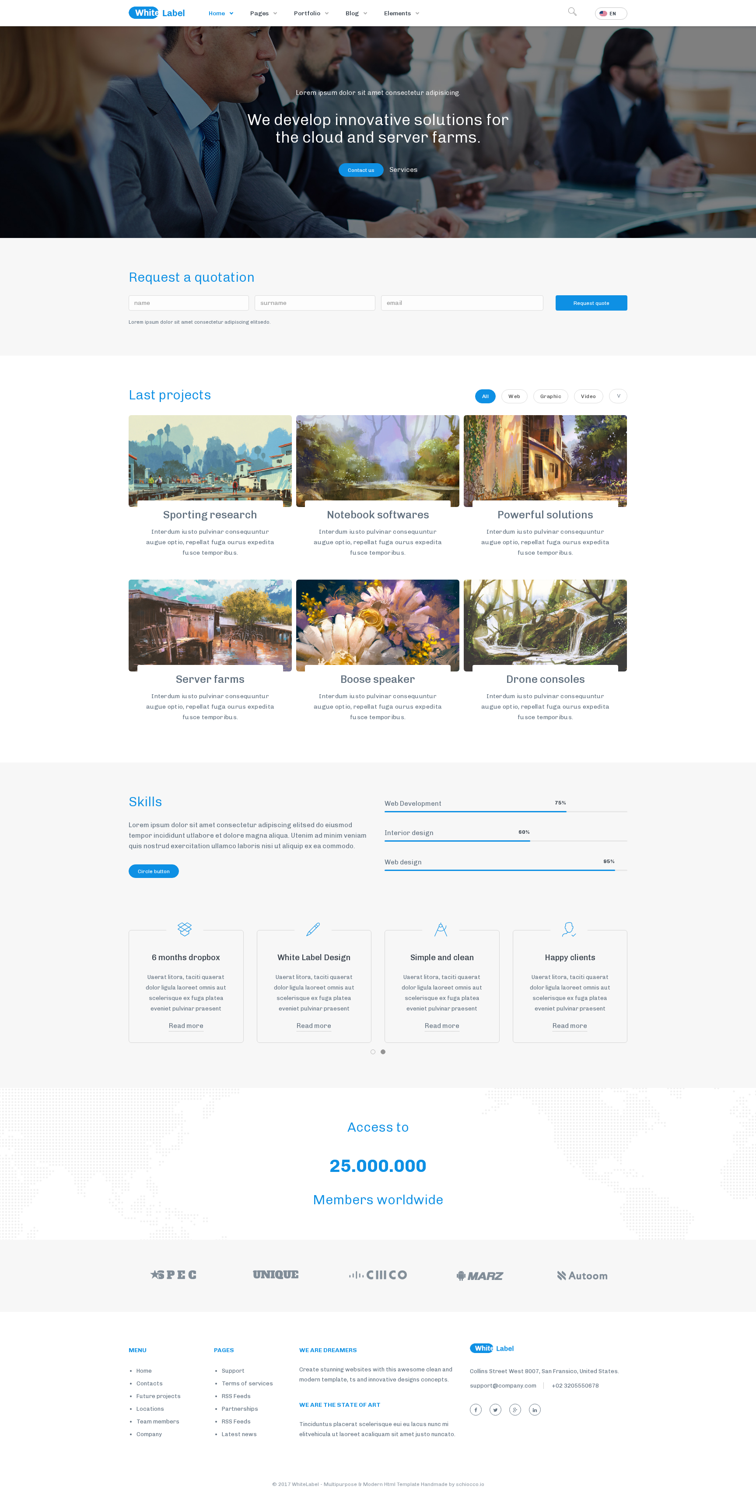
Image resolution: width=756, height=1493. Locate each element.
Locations (150, 1409)
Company (149, 1434)
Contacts (149, 1383)
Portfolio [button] (308, 13)
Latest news (239, 1434)
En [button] (612, 14)
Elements (398, 13)
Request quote (591, 303)
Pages (260, 13)
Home (217, 13)
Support (233, 1370)
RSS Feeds (236, 1396)
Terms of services (247, 1383)
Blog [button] (353, 13)
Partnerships (240, 1409)
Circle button (154, 871)
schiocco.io (470, 1484)
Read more (186, 1026)
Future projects (158, 1396)
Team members (157, 1421)
